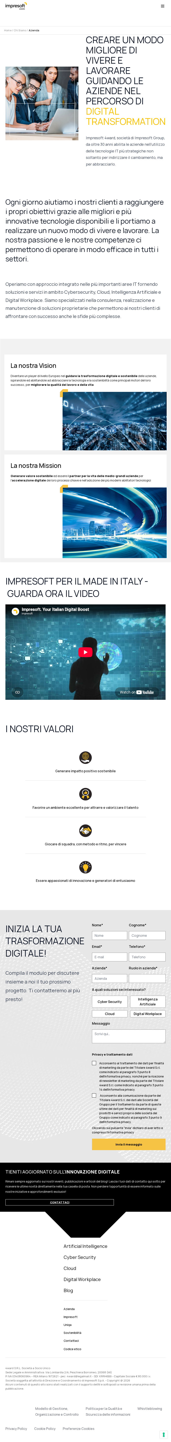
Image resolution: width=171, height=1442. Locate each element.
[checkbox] (129, 1006)
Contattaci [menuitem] (71, 1341)
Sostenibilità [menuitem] (72, 1333)
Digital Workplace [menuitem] (82, 1279)
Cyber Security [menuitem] (80, 1257)
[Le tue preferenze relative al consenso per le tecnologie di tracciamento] (164, 1435)
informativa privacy (121, 1089)
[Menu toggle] (162, 6)
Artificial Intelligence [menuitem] (85, 1246)
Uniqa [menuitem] (68, 1325)
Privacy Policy (16, 1428)
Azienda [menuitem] (69, 1309)
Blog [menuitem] (68, 1290)
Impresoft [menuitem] (71, 1317)
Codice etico (72, 1349)
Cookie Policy (45, 1428)
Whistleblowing (149, 1408)
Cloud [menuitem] (70, 1268)
